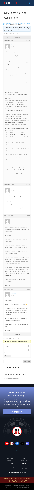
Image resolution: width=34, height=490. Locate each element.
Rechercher (27, 361)
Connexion (7, 355)
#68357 (28, 216)
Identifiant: (6, 346)
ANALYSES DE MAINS (16, 23)
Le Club (10, 463)
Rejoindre (18, 411)
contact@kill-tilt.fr (18, 472)
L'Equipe (23, 463)
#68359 (28, 289)
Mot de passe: (7, 350)
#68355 (28, 184)
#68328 (28, 40)
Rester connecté (9, 353)
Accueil (5, 23)
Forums (9, 23)
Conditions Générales (10, 468)
